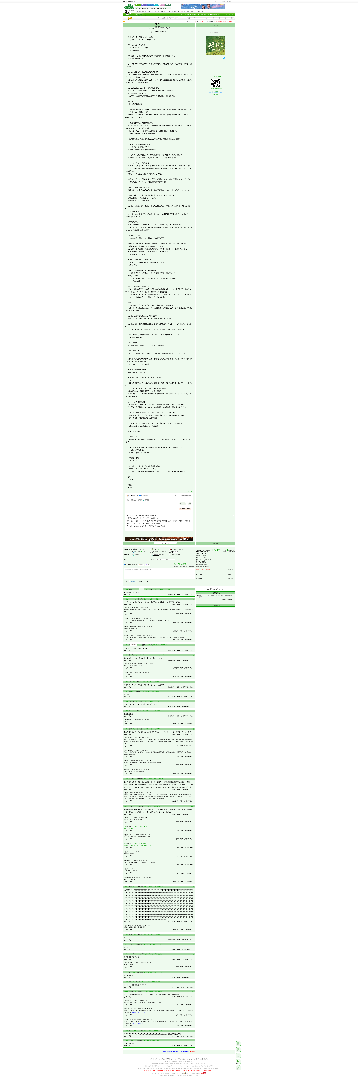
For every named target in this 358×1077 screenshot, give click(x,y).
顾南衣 (131, 887)
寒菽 (159, 26)
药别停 (198, 555)
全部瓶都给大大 (175, 554)
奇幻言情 (206, 15)
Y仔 (130, 981)
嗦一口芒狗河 (132, 655)
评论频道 (150, 11)
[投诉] (173, 594)
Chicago (132, 835)
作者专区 (156, 11)
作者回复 (129, 826)
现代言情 (189, 15)
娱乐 (203, 11)
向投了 (144, 21)
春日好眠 (131, 954)
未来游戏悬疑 (213, 15)
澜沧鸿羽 (131, 991)
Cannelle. (131, 1030)
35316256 (132, 618)
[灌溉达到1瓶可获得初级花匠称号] (133, 645)
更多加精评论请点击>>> (228, 599)
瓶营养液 (161, 554)
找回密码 (229, 1)
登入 (216, 1)
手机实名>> (134, 1012)
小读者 (130, 681)
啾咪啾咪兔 (199, 566)
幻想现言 (194, 15)
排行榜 (144, 11)
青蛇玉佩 (132, 962)
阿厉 (197, 563)
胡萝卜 (131, 972)
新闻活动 (170, 11)
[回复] (191, 594)
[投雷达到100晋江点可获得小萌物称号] (141, 589)
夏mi (197, 561)
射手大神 (198, 564)
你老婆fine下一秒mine (201, 559)
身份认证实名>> (141, 1012)
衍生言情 (227, 15)
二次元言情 (221, 15)
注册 (219, 1)
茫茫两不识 (133, 627)
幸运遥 (131, 778)
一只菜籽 (132, 761)
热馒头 (130, 729)
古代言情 (183, 15)
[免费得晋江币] (163, 28)
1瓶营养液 (136, 554)
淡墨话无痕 (131, 701)
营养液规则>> (140, 581)
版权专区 (163, 11)
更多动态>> (231, 569)
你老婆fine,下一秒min (134, 589)
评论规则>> (147, 581)
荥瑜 (131, 672)
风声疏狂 (198, 557)
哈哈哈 (130, 710)
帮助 (199, 11)
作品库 (138, 11)
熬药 (131, 737)
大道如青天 (133, 635)
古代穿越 (200, 15)
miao (130, 691)
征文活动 (176, 11)
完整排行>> (231, 574)
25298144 (131, 599)
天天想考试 (133, 925)
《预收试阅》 (151, 589)
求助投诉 (186, 11)
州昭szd (131, 806)
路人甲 (132, 869)
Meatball (131, 934)
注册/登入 (193, 11)
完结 (232, 15)
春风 (130, 944)
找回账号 (224, 1)
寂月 (131, 719)
